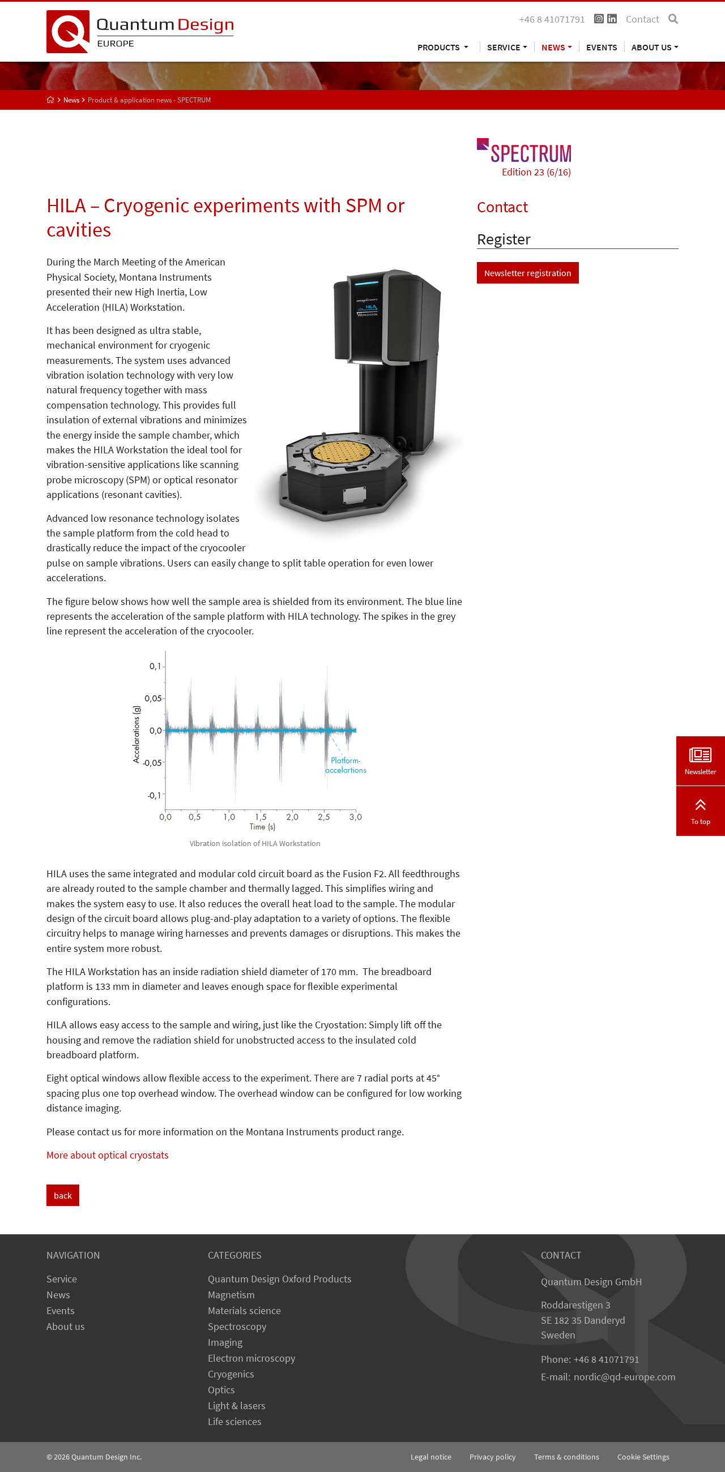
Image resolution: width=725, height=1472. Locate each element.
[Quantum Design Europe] (50, 100)
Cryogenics (231, 1374)
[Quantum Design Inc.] (139, 30)
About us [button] (652, 46)
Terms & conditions (566, 1457)
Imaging (225, 1342)
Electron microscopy (251, 1358)
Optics (221, 1390)
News (58, 1295)
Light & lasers (237, 1406)
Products (439, 46)
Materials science (244, 1310)
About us (65, 1326)
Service (61, 1279)
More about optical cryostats (107, 1155)
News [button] (553, 46)
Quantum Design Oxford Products (280, 1279)
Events (601, 46)
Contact (642, 19)
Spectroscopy (237, 1326)
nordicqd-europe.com (625, 1377)
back (63, 1195)
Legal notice (431, 1457)
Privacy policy (493, 1457)
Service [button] (504, 46)
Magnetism (231, 1295)
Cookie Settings (643, 1457)
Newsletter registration (528, 272)
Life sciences (235, 1421)
